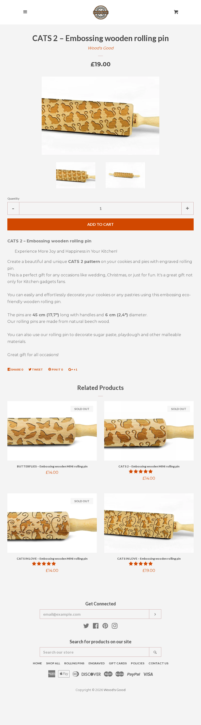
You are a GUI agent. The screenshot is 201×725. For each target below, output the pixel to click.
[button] (141, 471)
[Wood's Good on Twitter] (86, 626)
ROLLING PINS (74, 663)
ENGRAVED (96, 663)
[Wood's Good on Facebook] (96, 626)
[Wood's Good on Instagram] (115, 626)
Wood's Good (100, 48)
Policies (137, 663)
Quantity (13, 198)
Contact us (158, 663)
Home (37, 663)
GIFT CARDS (118, 663)
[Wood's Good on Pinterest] (105, 626)
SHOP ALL (53, 663)
